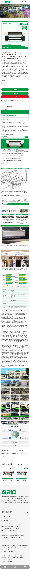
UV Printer (23, 453)
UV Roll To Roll (15, 453)
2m (18, 456)
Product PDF (15, 97)
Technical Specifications (10, 116)
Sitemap (8, 547)
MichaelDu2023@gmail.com (12, 528)
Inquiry (16, 89)
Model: (4, 107)
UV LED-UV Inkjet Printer (8, 451)
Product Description (8, 112)
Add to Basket (15, 93)
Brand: (4, 109)
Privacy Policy (14, 547)
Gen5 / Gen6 (5, 453)
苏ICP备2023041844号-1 (7, 551)
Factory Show (6, 119)
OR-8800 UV (20, 451)
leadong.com (5, 549)
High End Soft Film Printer (8, 456)
